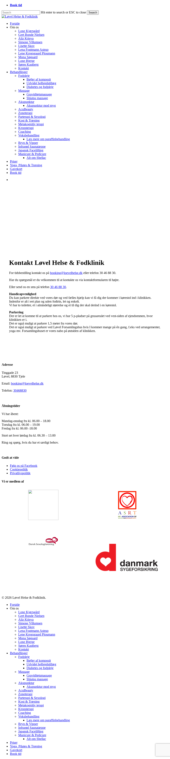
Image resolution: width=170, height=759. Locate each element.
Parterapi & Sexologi (32, 698)
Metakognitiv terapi (31, 705)
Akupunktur (26, 683)
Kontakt (23, 649)
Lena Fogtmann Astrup (33, 630)
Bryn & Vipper (28, 724)
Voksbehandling (28, 716)
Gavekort (16, 750)
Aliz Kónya (26, 619)
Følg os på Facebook (23, 465)
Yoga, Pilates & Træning (26, 746)
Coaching (24, 712)
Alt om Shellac (36, 739)
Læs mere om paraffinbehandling (48, 720)
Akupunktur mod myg (41, 686)
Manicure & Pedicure (32, 735)
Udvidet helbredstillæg (41, 664)
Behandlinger (19, 653)
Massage (24, 671)
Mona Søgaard (28, 638)
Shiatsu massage (37, 679)
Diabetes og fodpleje (40, 668)
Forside (15, 604)
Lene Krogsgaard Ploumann (36, 634)
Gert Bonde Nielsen (31, 616)
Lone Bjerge (26, 642)
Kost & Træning (29, 701)
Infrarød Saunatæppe (32, 727)
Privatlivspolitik (20, 473)
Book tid (15, 753)
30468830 (20, 390)
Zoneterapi (25, 694)
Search (93, 12)
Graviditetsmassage (39, 675)
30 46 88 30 (58, 287)
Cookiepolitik (19, 469)
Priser (13, 742)
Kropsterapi (26, 709)
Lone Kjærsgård (29, 612)
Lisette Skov (26, 627)
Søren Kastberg (28, 645)
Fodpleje (24, 657)
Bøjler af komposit (39, 660)
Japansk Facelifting (30, 731)
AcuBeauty (25, 690)
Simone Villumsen (30, 623)
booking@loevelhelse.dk (66, 273)
